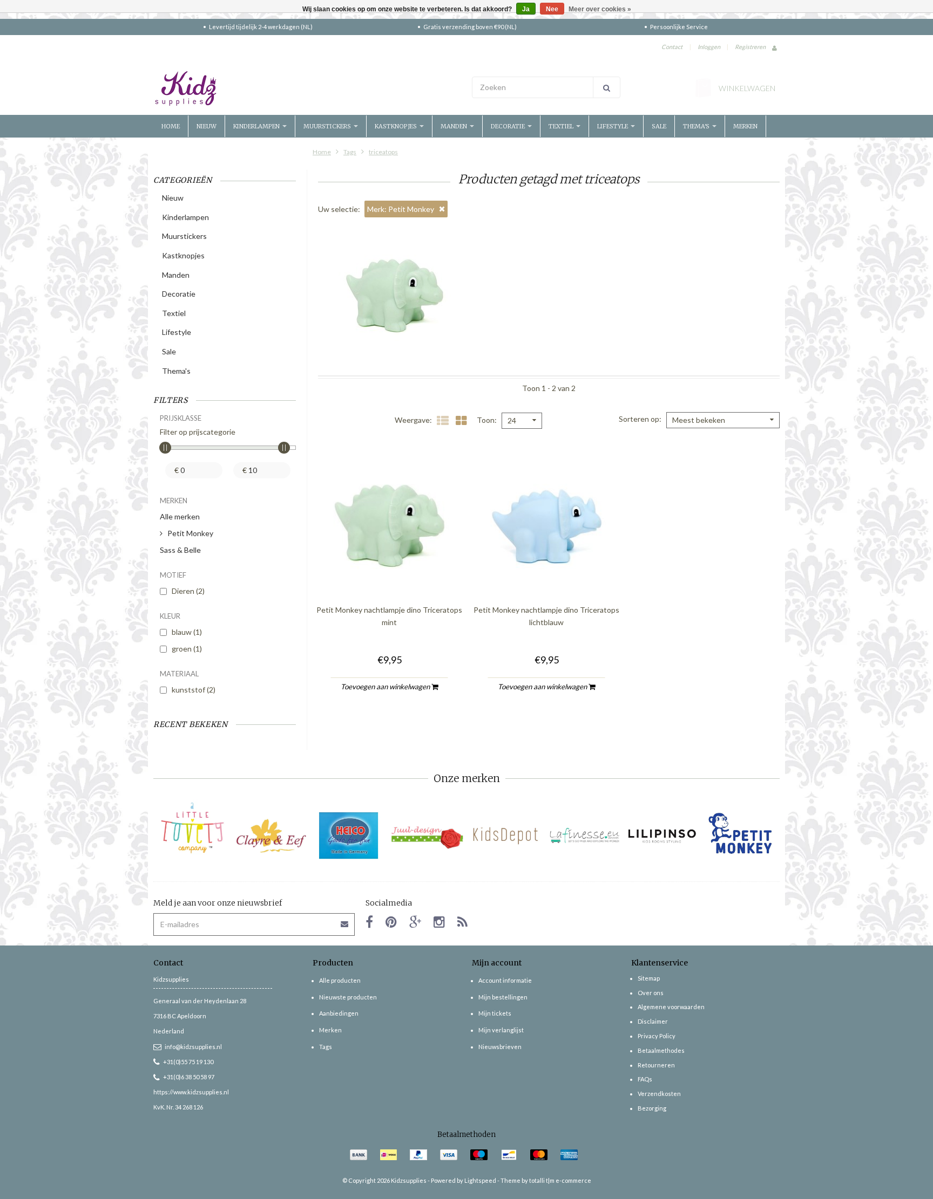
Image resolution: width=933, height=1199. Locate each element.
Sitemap (649, 978)
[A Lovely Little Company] (192, 828)
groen (187, 648)
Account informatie (505, 980)
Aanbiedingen (339, 1013)
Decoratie (508, 126)
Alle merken (180, 516)
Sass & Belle (180, 549)
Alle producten (340, 980)
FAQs (645, 1078)
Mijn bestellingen (503, 997)
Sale (659, 126)
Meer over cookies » (600, 9)
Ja (526, 9)
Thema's (697, 126)
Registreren (750, 46)
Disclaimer (653, 1021)
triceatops (383, 152)
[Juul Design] (427, 835)
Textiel (562, 126)
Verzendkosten (659, 1093)
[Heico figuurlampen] (349, 835)
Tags (349, 152)
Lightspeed (480, 1180)
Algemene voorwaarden (671, 1006)
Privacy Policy (656, 1035)
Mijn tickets (494, 1013)
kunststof (193, 689)
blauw (187, 631)
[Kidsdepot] (505, 835)
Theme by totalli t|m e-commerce (546, 1180)
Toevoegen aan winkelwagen (386, 686)
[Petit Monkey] (740, 835)
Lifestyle (613, 126)
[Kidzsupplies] (307, 88)
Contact (671, 46)
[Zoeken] (606, 87)
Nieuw (207, 126)
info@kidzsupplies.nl (193, 1046)
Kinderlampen (257, 126)
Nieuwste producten (348, 997)
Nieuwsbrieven (500, 1046)
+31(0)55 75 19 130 (188, 1061)
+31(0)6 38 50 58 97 (188, 1076)
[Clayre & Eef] (270, 835)
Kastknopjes (396, 126)
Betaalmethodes (661, 1050)
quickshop (389, 573)
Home (170, 126)
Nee (552, 9)
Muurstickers (328, 126)
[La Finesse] (583, 835)
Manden (455, 126)
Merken (745, 126)
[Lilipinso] (662, 835)
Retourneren (656, 1064)
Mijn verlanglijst (501, 1029)
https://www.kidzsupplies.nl (191, 1091)
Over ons (651, 992)
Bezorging (652, 1108)
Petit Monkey (190, 533)
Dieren (188, 590)
